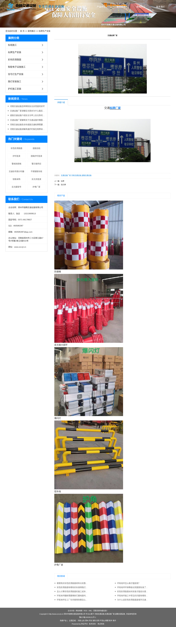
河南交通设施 (76, 175)
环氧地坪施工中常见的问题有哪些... (132, 595)
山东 (83, 621)
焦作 (114, 621)
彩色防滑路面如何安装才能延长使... (132, 591)
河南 (79, 621)
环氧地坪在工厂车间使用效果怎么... (71, 600)
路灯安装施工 (14, 81)
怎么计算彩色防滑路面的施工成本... (71, 591)
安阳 (98, 621)
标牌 (62, 181)
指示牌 (63, 185)
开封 (90, 621)
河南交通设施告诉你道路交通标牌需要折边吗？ (27, 124)
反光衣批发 (36, 179)
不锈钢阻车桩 (36, 171)
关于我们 (81, 7)
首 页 (22, 31)
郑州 (86, 621)
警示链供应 (36, 164)
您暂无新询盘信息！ (100, 611)
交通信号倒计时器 (16, 171)
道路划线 (36, 148)
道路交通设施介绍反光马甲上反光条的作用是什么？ (27, 115)
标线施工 (12, 45)
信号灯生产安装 (15, 74)
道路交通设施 (86, 175)
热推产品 (63, 621)
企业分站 (71, 611)
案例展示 (121, 7)
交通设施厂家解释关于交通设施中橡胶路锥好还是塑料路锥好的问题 (27, 120)
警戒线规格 (16, 164)
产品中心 (101, 7)
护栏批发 (16, 156)
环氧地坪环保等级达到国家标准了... (132, 587)
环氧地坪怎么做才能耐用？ (128, 583)
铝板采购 (16, 179)
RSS (85, 611)
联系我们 (160, 7)
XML (90, 611)
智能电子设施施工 (17, 67)
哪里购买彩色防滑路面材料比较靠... (71, 583)
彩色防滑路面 (14, 59)
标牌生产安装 (44, 31)
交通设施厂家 (66, 175)
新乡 (110, 621)
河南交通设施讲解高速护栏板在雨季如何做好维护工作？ (27, 129)
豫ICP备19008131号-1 (87, 617)
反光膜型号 (16, 187)
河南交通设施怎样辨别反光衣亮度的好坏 (27, 106)
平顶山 (102, 621)
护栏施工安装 (14, 89)
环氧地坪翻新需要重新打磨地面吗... (71, 595)
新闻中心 (140, 7)
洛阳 (94, 621)
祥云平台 (84, 624)
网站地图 (79, 611)
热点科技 (100, 624)
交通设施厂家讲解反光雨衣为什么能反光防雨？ (27, 111)
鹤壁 (107, 621)
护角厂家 (36, 187)
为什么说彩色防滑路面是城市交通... (132, 600)
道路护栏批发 (36, 156)
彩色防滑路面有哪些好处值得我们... (71, 587)
